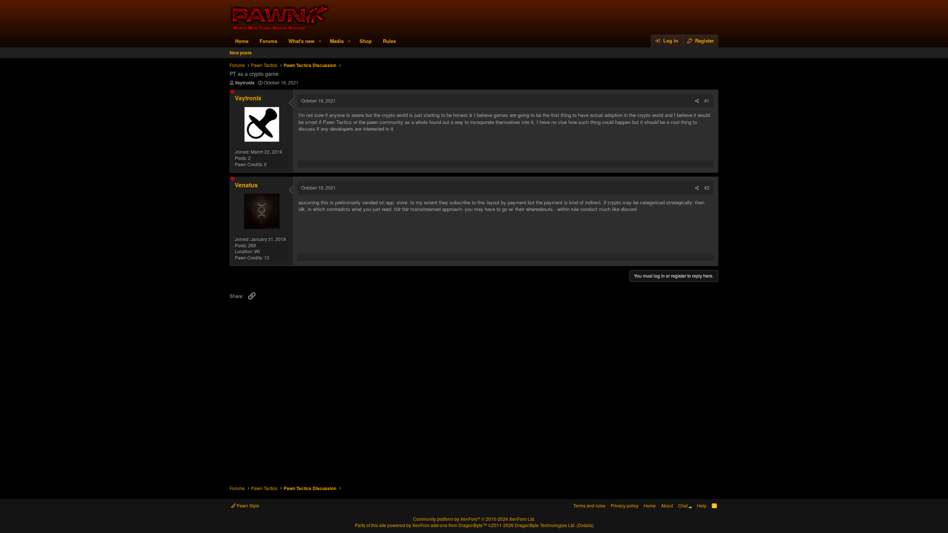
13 (266, 257)
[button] (320, 41)
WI (257, 251)
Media (337, 40)
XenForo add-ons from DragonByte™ (449, 525)
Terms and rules (589, 505)
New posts (241, 52)
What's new (301, 40)
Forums (268, 40)
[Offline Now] (232, 92)
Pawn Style (247, 505)
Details (585, 525)
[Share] (697, 101)
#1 (707, 100)
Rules (389, 40)
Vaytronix (245, 82)
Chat (683, 505)
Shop (366, 40)
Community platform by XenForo (474, 519)
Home (241, 40)
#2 (707, 187)
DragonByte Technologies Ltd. (545, 525)
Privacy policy (624, 505)
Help (702, 505)
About (667, 505)
